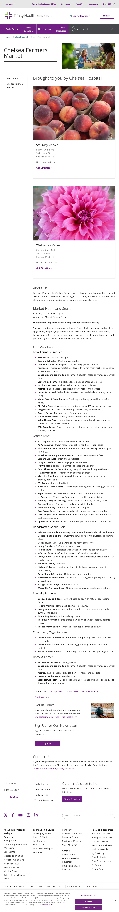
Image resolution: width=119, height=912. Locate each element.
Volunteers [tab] (72, 691)
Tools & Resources (61, 29)
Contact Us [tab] (40, 691)
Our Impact (66, 4)
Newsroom (93, 4)
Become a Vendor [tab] (90, 691)
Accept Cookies (89, 907)
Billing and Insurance (102, 837)
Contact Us (9, 851)
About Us (79, 4)
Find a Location (28, 29)
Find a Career (69, 854)
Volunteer (38, 852)
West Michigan (69, 844)
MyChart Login (99, 853)
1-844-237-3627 (109, 4)
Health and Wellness (102, 845)
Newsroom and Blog (14, 859)
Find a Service (44, 29)
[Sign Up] (48, 743)
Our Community (55, 886)
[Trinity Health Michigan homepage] (19, 16)
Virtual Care (97, 869)
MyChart (106, 16)
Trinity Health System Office (44, 4)
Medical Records (100, 849)
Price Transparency (101, 861)
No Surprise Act (12, 863)
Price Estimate (99, 857)
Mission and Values (13, 855)
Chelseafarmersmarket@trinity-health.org (56, 716)
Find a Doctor (12, 29)
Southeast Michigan (43, 848)
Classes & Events (100, 841)
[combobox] (93, 29)
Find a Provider (72, 799)
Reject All (88, 901)
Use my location (80, 15)
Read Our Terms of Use (44, 905)
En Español (97, 865)
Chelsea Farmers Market (15, 85)
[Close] (115, 900)
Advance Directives (101, 833)
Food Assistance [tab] (43, 697)
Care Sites (9, 4)
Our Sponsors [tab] (57, 691)
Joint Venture (13, 78)
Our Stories (90, 886)
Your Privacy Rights (88, 895)
